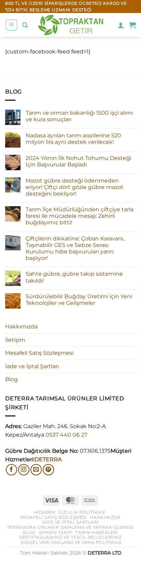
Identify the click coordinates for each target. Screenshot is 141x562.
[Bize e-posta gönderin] (36, 469)
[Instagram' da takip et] (23, 469)
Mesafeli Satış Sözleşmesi (39, 353)
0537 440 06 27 (66, 435)
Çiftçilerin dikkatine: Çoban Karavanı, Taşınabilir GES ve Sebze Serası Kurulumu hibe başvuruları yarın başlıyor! (75, 248)
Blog (11, 379)
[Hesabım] (120, 25)
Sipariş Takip (55, 532)
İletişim (15, 340)
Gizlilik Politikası (82, 512)
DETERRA (48, 459)
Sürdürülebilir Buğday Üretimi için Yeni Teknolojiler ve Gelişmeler (79, 299)
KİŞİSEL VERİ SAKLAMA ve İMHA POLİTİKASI (71, 542)
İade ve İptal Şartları (32, 366)
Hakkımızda (21, 326)
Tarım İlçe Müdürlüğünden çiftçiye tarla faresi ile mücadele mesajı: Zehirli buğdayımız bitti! (79, 216)
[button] (11, 25)
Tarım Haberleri (96, 532)
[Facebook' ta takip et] (11, 469)
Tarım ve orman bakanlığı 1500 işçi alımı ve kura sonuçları (79, 116)
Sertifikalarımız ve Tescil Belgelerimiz (70, 537)
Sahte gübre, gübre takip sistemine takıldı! (74, 277)
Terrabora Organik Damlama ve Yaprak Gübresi (70, 527)
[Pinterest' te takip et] (48, 469)
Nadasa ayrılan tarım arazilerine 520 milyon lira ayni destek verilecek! (73, 138)
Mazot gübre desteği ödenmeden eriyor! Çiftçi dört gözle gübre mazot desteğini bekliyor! (75, 187)
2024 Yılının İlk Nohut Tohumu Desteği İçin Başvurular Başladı (78, 161)
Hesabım (44, 512)
